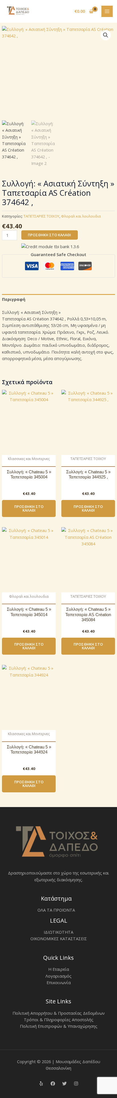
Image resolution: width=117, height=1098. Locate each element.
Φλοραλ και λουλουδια (81, 216)
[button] (106, 35)
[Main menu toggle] (107, 11)
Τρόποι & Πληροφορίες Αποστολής (58, 1019)
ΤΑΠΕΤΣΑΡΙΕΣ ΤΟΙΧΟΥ (41, 216)
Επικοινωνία (59, 982)
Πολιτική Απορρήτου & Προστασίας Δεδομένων (58, 1013)
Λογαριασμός (58, 976)
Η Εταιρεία (58, 969)
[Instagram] (76, 1083)
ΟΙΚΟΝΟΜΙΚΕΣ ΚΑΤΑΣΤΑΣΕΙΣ (58, 938)
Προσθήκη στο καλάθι (49, 234)
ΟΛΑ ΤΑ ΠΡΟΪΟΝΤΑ (56, 910)
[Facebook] (53, 1083)
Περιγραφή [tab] (13, 299)
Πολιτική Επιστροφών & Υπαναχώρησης (58, 1026)
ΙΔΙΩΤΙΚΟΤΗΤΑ (58, 932)
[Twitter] (64, 1083)
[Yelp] (41, 1083)
